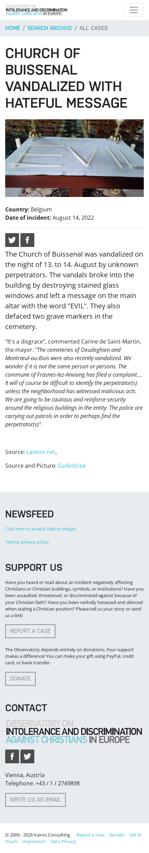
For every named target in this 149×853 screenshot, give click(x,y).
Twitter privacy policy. (27, 542)
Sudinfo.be (72, 465)
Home (12, 28)
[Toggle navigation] (133, 10)
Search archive (49, 28)
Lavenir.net (40, 452)
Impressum (34, 841)
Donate (20, 678)
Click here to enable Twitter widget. (41, 529)
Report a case (30, 631)
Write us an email (35, 799)
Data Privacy (63, 841)
